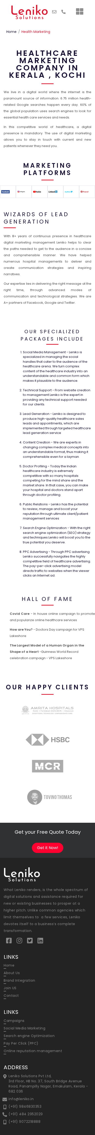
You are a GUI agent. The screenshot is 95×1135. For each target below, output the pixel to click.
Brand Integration (19, 980)
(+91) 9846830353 (25, 1106)
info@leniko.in (21, 1098)
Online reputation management (33, 1050)
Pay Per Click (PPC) (21, 1043)
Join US (10, 988)
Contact (11, 995)
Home (11, 31)
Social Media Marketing (24, 1028)
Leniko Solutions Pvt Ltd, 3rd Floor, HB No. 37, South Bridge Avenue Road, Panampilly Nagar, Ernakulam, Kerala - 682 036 (48, 1084)
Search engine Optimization (29, 1035)
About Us (12, 972)
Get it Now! (47, 848)
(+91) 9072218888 (24, 1121)
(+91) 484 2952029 (26, 1114)
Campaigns (14, 1020)
